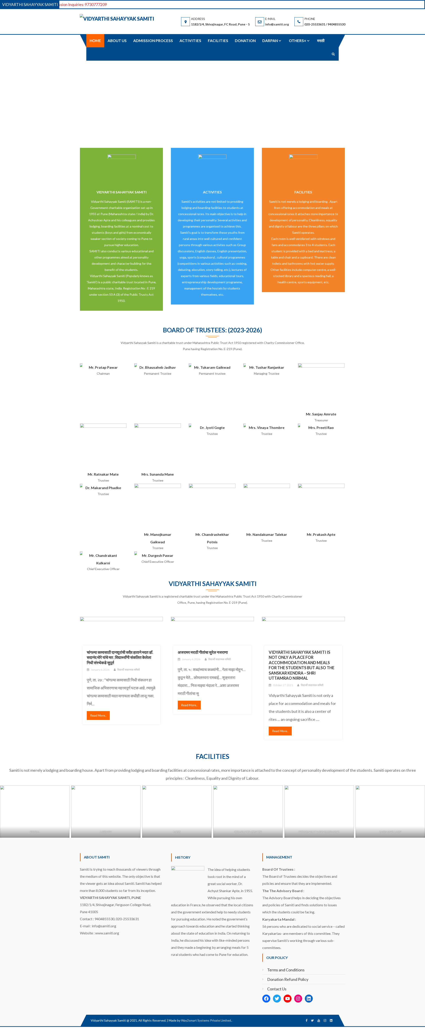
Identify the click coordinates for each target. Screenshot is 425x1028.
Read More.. (98, 715)
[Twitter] (277, 999)
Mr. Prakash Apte (321, 534)
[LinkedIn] (309, 999)
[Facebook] (266, 999)
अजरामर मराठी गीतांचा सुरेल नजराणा (203, 652)
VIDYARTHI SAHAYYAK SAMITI (122, 192)
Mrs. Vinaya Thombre (266, 427)
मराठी (321, 40)
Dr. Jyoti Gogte (212, 427)
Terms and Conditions (286, 969)
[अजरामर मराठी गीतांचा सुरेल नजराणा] (212, 638)
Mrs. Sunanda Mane (157, 474)
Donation (245, 40)
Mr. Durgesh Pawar (157, 555)
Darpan (270, 40)
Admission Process (153, 40)
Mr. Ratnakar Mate (103, 474)
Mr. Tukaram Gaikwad (212, 367)
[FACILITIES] (303, 168)
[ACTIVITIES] (212, 168)
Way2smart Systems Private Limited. (206, 1020)
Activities (190, 40)
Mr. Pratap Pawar (103, 367)
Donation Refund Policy (287, 979)
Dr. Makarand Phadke (103, 488)
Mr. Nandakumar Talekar (266, 534)
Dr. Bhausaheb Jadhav (157, 367)
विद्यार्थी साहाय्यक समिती (128, 669)
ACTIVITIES (212, 192)
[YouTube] (288, 999)
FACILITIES (303, 192)
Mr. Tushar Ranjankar (266, 367)
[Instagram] (298, 999)
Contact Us (276, 988)
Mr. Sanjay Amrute (321, 414)
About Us (117, 40)
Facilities (218, 40)
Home (95, 40)
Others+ (297, 40)
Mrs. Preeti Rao (321, 427)
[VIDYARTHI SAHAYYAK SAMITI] (121, 168)
